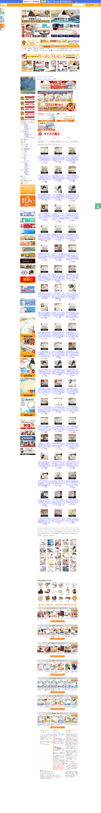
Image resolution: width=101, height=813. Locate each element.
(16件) (46, 182)
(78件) (46, 163)
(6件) (60, 486)
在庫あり (53, 141)
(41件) (74, 201)
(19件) (74, 163)
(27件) (60, 222)
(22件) (74, 395)
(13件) (46, 220)
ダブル (40, 138)
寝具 (46, 76)
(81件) (60, 300)
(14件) (60, 181)
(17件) (46, 449)
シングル (54, 137)
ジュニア (40, 137)
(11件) (46, 506)
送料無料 (58, 141)
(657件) (60, 200)
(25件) (46, 200)
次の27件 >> (60, 529)
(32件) (60, 162)
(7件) (74, 262)
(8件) (46, 376)
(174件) (60, 468)
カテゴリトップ (40, 76)
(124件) (46, 414)
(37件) (74, 181)
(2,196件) (74, 299)
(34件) (60, 240)
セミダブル (68, 137)
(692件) (46, 318)
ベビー (54, 138)
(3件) (46, 241)
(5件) (46, 260)
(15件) (46, 487)
